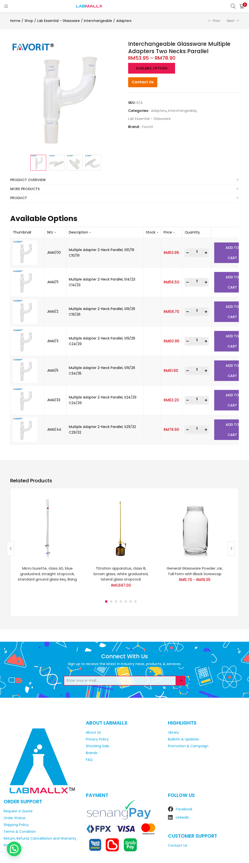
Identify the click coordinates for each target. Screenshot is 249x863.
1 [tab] (106, 601)
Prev (216, 20)
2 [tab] (111, 601)
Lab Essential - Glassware (58, 20)
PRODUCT (18, 197)
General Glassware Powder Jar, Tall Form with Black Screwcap (195, 571)
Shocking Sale (97, 746)
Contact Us (143, 82)
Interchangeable (98, 20)
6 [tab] (130, 601)
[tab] (124, 179)
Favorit (147, 126)
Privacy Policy (97, 739)
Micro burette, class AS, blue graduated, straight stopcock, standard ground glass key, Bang (47, 574)
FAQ (89, 759)
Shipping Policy (16, 824)
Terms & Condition (20, 831)
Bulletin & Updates (183, 739)
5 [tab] (125, 601)
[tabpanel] (47, 545)
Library (173, 732)
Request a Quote (18, 811)
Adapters (124, 20)
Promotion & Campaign (188, 746)
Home (15, 20)
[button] (241, 6)
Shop (29, 20)
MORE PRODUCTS (25, 188)
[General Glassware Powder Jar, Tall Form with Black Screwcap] (194, 528)
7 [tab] (135, 601)
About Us (93, 732)
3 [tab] (116, 601)
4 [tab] (121, 601)
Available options (152, 68)
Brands (91, 752)
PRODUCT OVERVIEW (28, 179)
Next (230, 20)
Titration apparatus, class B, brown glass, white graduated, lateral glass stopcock (121, 574)
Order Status (14, 817)
